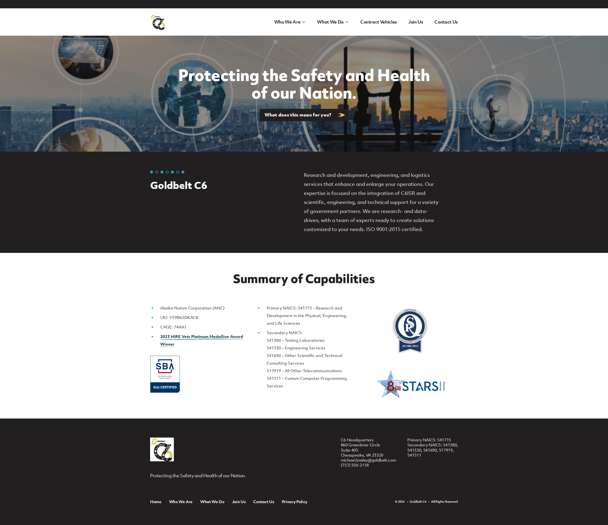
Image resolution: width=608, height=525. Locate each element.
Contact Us (446, 22)
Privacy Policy (294, 501)
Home (156, 501)
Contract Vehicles (378, 22)
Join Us (415, 22)
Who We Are (287, 22)
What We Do (330, 22)
